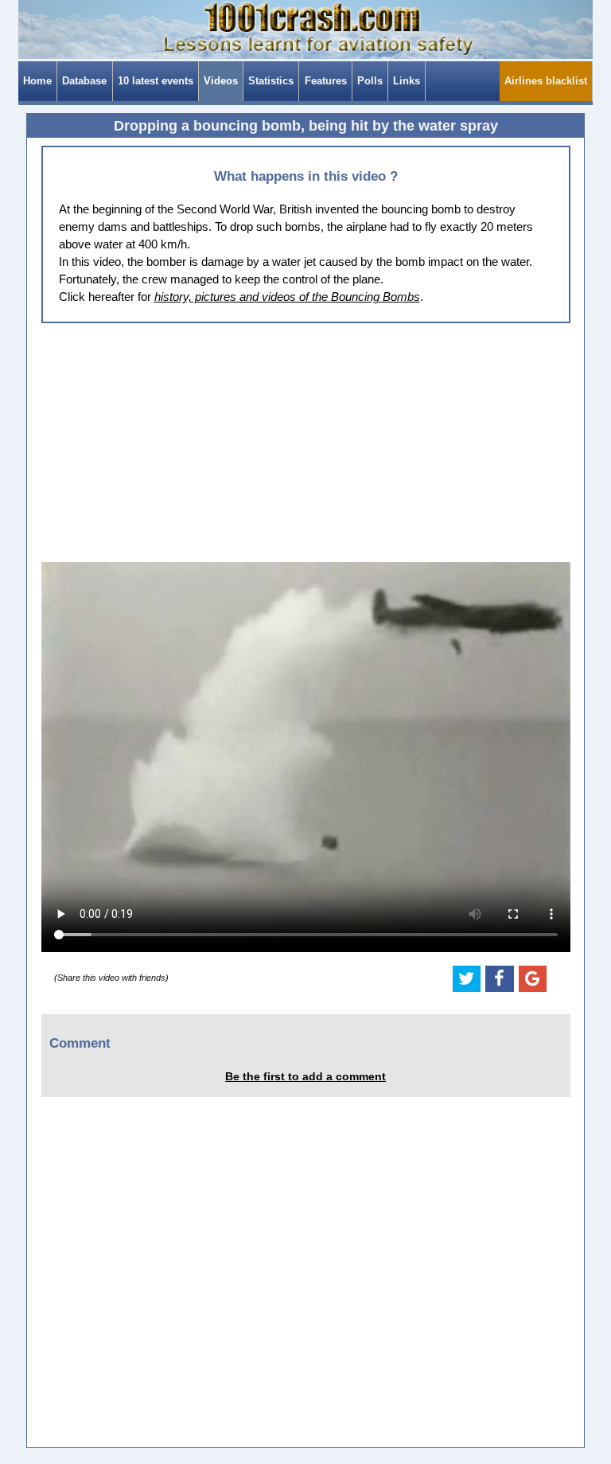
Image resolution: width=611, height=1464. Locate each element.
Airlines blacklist (545, 81)
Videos (221, 81)
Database (84, 81)
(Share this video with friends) (111, 977)
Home (37, 81)
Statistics (271, 81)
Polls (370, 81)
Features (326, 81)
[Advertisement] (305, 442)
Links (406, 81)
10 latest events (155, 81)
